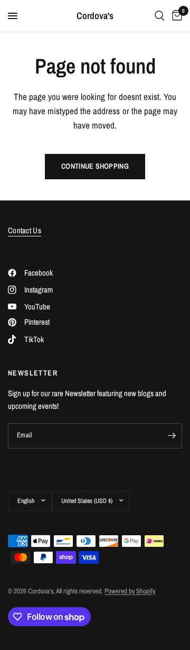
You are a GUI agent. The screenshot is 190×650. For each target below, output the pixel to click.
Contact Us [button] (24, 230)
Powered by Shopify (129, 591)
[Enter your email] (171, 435)
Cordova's (95, 16)
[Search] (159, 16)
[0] (175, 16)
